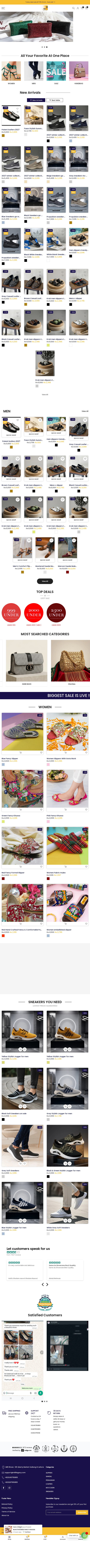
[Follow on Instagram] (9, 1488)
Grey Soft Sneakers (10, 1170)
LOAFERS (49, 1484)
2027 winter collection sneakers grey (18, 176)
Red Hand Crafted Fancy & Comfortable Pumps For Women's (29, 930)
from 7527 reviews (14, 1255)
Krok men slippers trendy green (61, 339)
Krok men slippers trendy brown (38, 339)
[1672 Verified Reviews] (45, 1311)
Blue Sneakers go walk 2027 (14, 216)
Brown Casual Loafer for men (37, 298)
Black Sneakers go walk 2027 (37, 215)
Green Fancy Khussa (11, 815)
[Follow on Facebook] (3, 1488)
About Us (5, 1515)
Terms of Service (8, 1512)
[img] (46, 1252)
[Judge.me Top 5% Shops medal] (64, 1448)
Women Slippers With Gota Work (61, 758)
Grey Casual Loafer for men (14, 296)
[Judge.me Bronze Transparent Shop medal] (54, 1448)
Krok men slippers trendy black (61, 298)
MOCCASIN (50, 1488)
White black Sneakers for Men (60, 254)
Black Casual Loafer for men (14, 339)
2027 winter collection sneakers (38, 176)
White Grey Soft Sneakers (58, 1227)
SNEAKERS (49, 1491)
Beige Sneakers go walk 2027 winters (63, 176)
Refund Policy (7, 1504)
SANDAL (49, 1476)
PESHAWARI (50, 1480)
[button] (43, 1284)
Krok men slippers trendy (46, 380)
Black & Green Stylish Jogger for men (63, 1170)
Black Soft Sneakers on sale (14, 1113)
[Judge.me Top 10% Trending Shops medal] (73, 1448)
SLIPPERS (49, 1473)
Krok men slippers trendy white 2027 (63, 526)
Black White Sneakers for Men (37, 254)
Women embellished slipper (59, 930)
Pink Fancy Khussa (55, 815)
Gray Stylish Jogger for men (59, 1113)
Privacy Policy (7, 1508)
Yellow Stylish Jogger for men (15, 1056)
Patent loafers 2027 (11, 129)
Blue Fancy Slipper (10, 758)
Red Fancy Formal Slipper (13, 872)
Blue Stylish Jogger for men (14, 1227)
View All (45, 395)
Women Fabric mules (56, 872)
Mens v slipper (75, 298)
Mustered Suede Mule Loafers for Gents (53, 566)
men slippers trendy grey (58, 439)
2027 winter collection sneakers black (64, 135)
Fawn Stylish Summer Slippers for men (41, 128)
